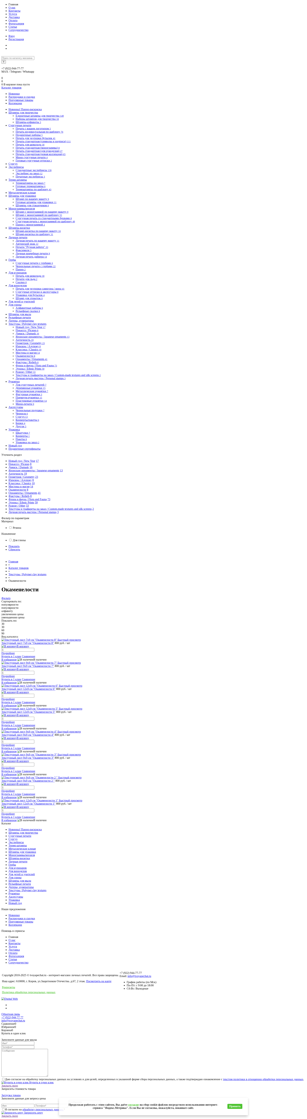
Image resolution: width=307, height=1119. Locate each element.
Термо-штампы (18, 845)
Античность (16, 473)
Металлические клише (22, 848)
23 (36, 476)
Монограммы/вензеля (22, 855)
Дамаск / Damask (19, 467)
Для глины (19, 540)
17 (37, 460)
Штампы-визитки (19, 858)
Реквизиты (8, 987)
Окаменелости (17, 489)
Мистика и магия (19, 486)
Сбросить (14, 549)
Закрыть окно (9, 1085)
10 (33, 483)
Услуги (13, 13)
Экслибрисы (16, 842)
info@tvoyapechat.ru (139, 976)
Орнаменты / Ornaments (23, 492)
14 (31, 486)
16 (30, 467)
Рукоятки (14, 893)
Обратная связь (10, 1014)
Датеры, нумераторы (21, 887)
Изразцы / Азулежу (20, 480)
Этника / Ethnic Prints (21, 502)
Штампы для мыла (20, 880)
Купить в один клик (41, 1082)
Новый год (15, 903)
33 (27, 505)
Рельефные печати (20, 883)
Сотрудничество (18, 29)
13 (61, 470)
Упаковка (14, 899)
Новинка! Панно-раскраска (25, 829)
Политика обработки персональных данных (28, 992)
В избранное (9, 659)
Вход (12, 36)
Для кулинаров (18, 867)
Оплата (13, 20)
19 (25, 473)
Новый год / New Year (22, 460)
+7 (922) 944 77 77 (12, 1017)
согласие (133, 1104)
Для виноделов (18, 871)
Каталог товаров (11, 87)
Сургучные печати (20, 835)
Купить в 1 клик (11, 656)
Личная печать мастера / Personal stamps (32, 512)
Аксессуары (16, 896)
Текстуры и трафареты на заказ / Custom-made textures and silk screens (50, 508)
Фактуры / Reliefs (19, 496)
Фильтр (5, 598)
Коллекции (15, 103)
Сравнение (28, 656)
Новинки (14, 93)
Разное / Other (17, 505)
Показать (14, 546)
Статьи (13, 26)
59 (36, 502)
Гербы (12, 864)
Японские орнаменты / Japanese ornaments (34, 470)
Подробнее (8, 653)
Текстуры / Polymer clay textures (27, 890)
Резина (17, 527)
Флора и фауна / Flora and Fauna (28, 499)
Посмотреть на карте (98, 981)
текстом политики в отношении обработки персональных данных (263, 1079)
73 (48, 499)
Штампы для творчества (23, 832)
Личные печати (18, 861)
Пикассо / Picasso (19, 464)
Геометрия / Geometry (21, 476)
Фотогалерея (16, 23)
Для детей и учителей (22, 874)
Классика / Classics (20, 483)
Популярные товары (21, 100)
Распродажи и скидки (22, 96)
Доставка (14, 17)
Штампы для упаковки (22, 851)
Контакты (14, 10)
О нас (12, 7)
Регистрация (16, 39)
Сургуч (13, 839)
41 (39, 492)
